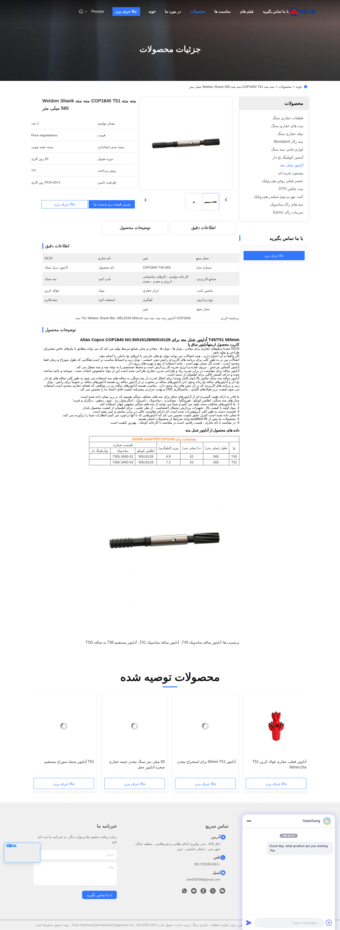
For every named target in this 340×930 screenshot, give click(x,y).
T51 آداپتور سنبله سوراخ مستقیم (69, 762)
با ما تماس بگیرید (276, 11)
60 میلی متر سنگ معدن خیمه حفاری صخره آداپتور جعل (137, 764)
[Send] (249, 923)
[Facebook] (203, 892)
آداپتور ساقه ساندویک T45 (201, 642)
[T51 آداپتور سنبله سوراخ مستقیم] (64, 726)
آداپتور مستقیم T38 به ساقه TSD (111, 642)
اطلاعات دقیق (203, 227)
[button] (300, 737)
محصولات (197, 11)
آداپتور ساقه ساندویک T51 (159, 642)
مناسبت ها (222, 11)
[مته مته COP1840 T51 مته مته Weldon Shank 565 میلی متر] (185, 143)
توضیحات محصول (135, 227)
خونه (152, 11)
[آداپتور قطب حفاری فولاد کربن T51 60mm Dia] (276, 726)
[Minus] (249, 821)
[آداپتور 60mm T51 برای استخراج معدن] (205, 726)
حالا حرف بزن (126, 11)
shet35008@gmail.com (203, 879)
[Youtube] (194, 892)
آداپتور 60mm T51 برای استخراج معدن (206, 762)
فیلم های (246, 11)
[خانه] (302, 11)
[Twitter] (213, 892)
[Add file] (329, 923)
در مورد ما (173, 11)
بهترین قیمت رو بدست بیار (111, 204)
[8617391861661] (184, 892)
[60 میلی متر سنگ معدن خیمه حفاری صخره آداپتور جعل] (134, 726)
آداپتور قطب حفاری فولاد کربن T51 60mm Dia (279, 764)
